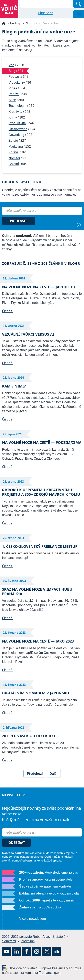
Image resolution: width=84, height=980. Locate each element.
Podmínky (28, 941)
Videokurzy (17, 82)
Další (53, 773)
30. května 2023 (14, 581)
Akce (12, 100)
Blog (28, 23)
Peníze (14, 94)
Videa (13, 88)
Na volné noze (3, 24)
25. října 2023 (12, 434)
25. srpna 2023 (13, 538)
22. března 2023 (14, 632)
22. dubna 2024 (14, 278)
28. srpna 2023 (13, 481)
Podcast (14, 76)
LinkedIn (16, 951)
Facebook (26, 951)
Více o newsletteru (32, 918)
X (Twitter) (46, 951)
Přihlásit (18, 221)
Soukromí (9, 941)
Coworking (16, 135)
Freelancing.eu (5, 968)
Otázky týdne (18, 129)
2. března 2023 (13, 727)
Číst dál (7, 311)
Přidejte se (45, 13)
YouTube (6, 951)
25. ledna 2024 (13, 377)
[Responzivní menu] (78, 14)
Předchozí (35, 773)
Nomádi (14, 158)
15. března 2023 (14, 685)
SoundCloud (56, 951)
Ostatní (14, 164)
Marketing (16, 146)
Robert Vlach (42, 936)
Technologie (17, 105)
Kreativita (15, 111)
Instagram (36, 951)
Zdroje (13, 140)
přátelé (60, 936)
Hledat (78, 4)
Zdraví (13, 152)
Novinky (15, 23)
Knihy (13, 117)
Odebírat (16, 842)
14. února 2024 (13, 326)
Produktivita (17, 123)
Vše (11, 65)
